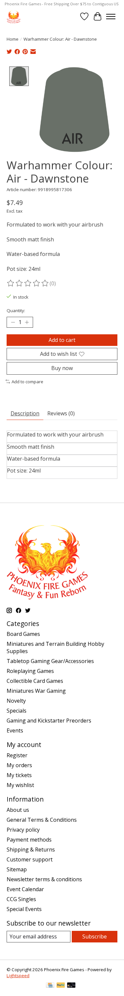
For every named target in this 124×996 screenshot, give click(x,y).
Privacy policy (23, 829)
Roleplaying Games (30, 671)
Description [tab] (25, 413)
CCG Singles (21, 899)
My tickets (19, 775)
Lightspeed (18, 975)
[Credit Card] (50, 985)
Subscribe (94, 936)
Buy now (62, 368)
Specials (16, 710)
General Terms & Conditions (42, 819)
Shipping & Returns (31, 849)
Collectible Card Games (35, 681)
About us (18, 809)
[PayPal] (61, 985)
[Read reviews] (28, 283)
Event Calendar (25, 889)
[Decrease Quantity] (13, 322)
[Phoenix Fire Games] (14, 16)
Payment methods (29, 839)
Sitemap (17, 869)
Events (15, 730)
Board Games (23, 634)
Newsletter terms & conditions (44, 879)
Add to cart (62, 340)
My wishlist (20, 785)
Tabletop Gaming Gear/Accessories (50, 661)
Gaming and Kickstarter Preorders (49, 720)
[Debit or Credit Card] (71, 985)
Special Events (24, 909)
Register (17, 755)
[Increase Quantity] (26, 322)
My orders (19, 765)
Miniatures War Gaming (36, 690)
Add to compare (27, 382)
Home (13, 39)
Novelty (16, 700)
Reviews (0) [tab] (61, 413)
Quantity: (16, 310)
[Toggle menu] (110, 16)
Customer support (30, 859)
